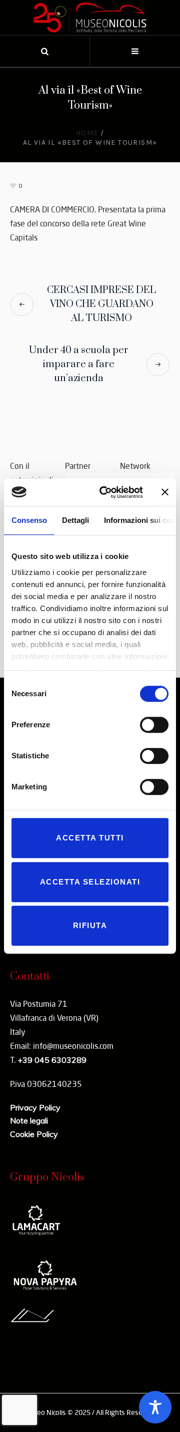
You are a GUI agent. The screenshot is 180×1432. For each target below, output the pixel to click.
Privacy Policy (35, 1107)
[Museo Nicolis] (90, 18)
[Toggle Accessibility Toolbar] (155, 1407)
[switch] (154, 725)
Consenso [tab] (29, 520)
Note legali (29, 1120)
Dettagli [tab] (75, 520)
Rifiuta (90, 925)
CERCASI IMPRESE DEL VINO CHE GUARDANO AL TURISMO (101, 304)
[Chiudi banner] (165, 492)
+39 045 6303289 (52, 1060)
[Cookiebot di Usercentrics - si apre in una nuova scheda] (105, 492)
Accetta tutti (90, 837)
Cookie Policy (34, 1134)
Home (87, 133)
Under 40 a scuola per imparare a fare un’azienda (78, 364)
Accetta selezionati (90, 882)
